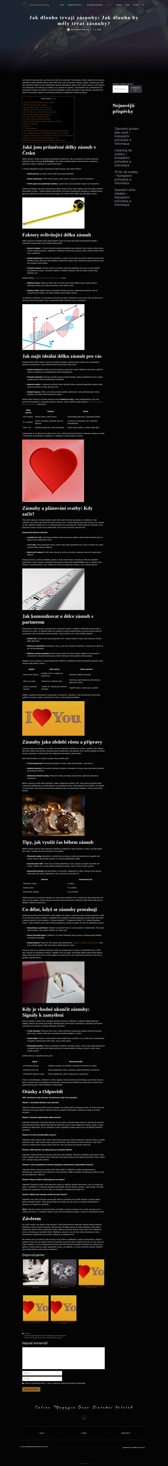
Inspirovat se (135, 89)
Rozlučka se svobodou (95, 5)
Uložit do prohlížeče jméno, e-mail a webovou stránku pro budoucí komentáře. (55, 1383)
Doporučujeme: (31, 128)
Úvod (62, 5)
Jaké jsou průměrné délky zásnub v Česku (38, 102)
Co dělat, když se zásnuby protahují (36, 119)
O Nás (127, 5)
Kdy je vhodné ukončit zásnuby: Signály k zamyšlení (42, 121)
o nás (84, 1433)
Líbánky (118, 5)
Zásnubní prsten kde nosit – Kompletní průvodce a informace (127, 136)
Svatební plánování (74, 5)
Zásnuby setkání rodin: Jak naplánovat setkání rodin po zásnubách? (48, 136)
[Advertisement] (84, 45)
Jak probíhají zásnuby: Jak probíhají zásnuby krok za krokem (46, 133)
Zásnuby (109, 5)
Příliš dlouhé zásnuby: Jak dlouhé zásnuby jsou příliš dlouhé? (45, 131)
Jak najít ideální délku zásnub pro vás (37, 107)
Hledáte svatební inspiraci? (123, 84)
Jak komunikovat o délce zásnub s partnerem (40, 112)
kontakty (126, 1433)
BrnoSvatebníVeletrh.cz (39, 4)
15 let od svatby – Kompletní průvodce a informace (126, 177)
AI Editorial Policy (84, 1463)
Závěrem (26, 126)
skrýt (53, 99)
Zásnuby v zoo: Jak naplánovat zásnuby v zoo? (40, 138)
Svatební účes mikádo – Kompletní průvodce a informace (125, 197)
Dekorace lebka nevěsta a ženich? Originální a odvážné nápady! (45, 1335)
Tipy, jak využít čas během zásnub (36, 117)
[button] (143, 5)
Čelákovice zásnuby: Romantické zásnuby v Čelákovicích (44, 140)
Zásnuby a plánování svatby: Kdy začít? (37, 110)
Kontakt (135, 5)
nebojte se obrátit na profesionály (86, 943)
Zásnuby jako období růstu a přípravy (37, 114)
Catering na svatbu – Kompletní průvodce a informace (123, 157)
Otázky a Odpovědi (30, 124)
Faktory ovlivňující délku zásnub (35, 105)
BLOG (42, 1433)
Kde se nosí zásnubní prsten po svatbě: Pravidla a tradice (43, 1337)
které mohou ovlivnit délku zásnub (48, 278)
